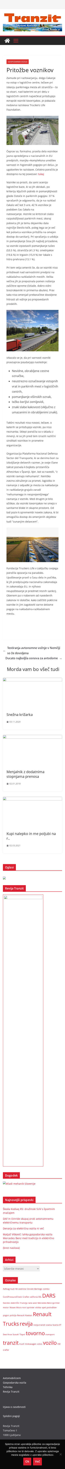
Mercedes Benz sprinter (49, 1303)
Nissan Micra (15, 1307)
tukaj (41, 174)
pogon (6, 1315)
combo (46, 1289)
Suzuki (16, 1334)
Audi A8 (14, 1289)
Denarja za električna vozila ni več (23, 1228)
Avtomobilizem (12, 1378)
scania (49, 1325)
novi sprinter (28, 1307)
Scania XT (57, 1325)
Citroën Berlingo (34, 1289)
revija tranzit (39, 1325)
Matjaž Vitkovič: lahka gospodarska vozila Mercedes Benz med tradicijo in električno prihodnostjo (28, 1238)
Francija (23, 1303)
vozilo (50, 1342)
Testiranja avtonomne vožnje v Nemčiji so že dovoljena (31, 650)
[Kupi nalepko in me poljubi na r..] (32, 799)
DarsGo (6, 1303)
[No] (60, 1454)
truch (21, 1344)
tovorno (35, 1333)
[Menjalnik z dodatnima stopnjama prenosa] (32, 737)
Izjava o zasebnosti (14, 1407)
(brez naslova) (11, 1248)
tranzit (11, 1342)
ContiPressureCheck (12, 1297)
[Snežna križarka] (32, 680)
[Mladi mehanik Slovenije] (19, 1183)
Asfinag (6, 1289)
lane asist (32, 1303)
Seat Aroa (7, 1334)
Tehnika (7, 1387)
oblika (38, 1307)
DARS (48, 1295)
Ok (27, 1461)
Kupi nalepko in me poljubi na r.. (31, 836)
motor (6, 1307)
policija (13, 1315)
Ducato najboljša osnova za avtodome (33, 658)
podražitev (52, 1307)
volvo (39, 1344)
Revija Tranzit (11, 1391)
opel (44, 1307)
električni (15, 1303)
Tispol (22, 1334)
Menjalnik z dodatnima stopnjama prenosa (25, 774)
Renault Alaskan (24, 1315)
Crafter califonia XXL (32, 1297)
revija (26, 1323)
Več (37, 1461)
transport (50, 1334)
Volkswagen (30, 1344)
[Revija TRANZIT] (7, 40)
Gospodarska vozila (17, 61)
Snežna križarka (19, 714)
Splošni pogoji (11, 1416)
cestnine (22, 1289)
